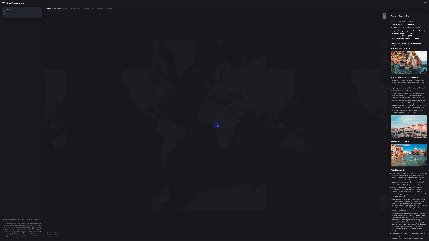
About (37, 219)
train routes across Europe (25, 228)
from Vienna (401, 21)
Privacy (29, 219)
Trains (393, 21)
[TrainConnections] (13, 3)
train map (19, 236)
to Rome (410, 21)
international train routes (12, 226)
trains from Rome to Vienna (410, 27)
